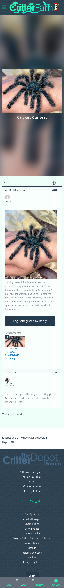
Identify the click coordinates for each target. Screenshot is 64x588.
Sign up (40, 584)
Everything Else (32, 562)
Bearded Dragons (32, 519)
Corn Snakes (32, 528)
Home (8, 584)
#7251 (54, 372)
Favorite (54, 183)
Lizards (32, 548)
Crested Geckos (32, 533)
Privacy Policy (32, 491)
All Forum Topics (32, 477)
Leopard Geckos (32, 543)
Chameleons (32, 524)
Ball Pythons (32, 514)
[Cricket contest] (31, 278)
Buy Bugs (56, 584)
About (32, 481)
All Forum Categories (32, 472)
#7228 (54, 190)
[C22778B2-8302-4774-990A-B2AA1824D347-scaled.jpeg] (15, 341)
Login (32, 575)
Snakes (32, 557)
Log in (24, 584)
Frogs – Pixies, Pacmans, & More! (32, 538)
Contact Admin (32, 486)
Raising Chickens (32, 552)
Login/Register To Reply (30, 321)
